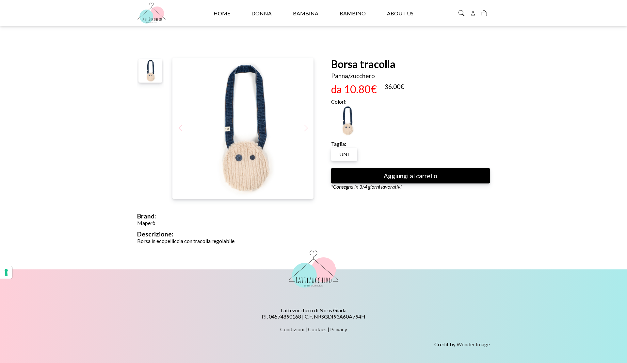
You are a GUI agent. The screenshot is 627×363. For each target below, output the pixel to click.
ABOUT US (400, 13)
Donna (261, 13)
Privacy (338, 329)
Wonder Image (473, 344)
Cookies (317, 329)
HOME (222, 13)
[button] (305, 128)
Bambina (305, 13)
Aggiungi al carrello (410, 176)
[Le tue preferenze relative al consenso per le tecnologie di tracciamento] (6, 272)
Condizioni (292, 329)
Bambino (353, 13)
